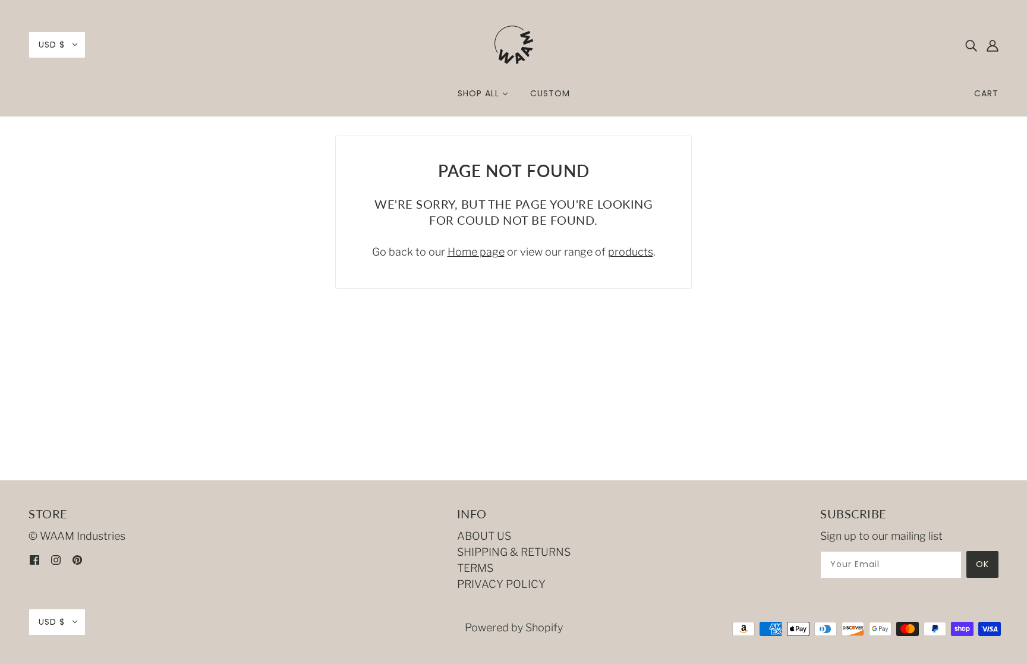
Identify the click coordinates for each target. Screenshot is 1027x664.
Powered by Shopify (514, 627)
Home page (476, 252)
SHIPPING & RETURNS (514, 552)
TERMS (475, 568)
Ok (982, 564)
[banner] (513, 43)
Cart (986, 93)
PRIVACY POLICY (501, 584)
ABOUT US (484, 536)
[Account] (992, 45)
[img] (971, 45)
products (630, 252)
